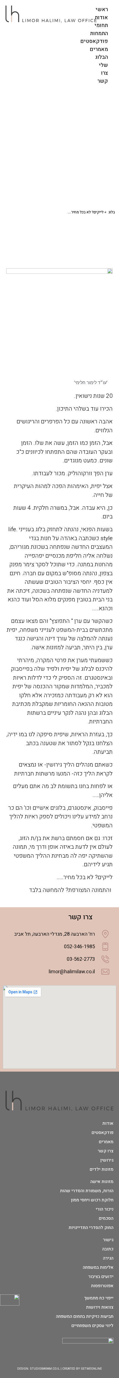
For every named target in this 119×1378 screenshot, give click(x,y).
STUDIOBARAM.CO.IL (45, 1368)
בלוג (111, 212)
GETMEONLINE (91, 1368)
